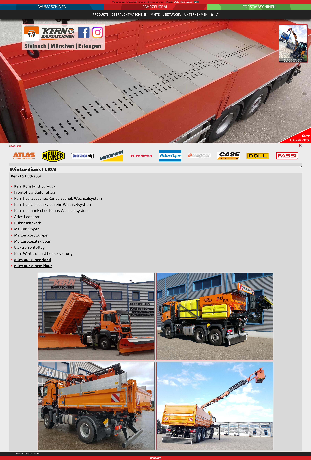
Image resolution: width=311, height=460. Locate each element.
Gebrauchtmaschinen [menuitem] (129, 14)
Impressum (19, 453)
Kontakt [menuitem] (217, 14)
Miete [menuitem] (155, 14)
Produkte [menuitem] (100, 14)
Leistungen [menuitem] (172, 14)
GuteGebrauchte (300, 137)
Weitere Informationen (183, 2)
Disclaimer (37, 453)
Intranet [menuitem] (212, 14)
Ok (196, 2)
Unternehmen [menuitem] (195, 14)
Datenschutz (28, 453)
